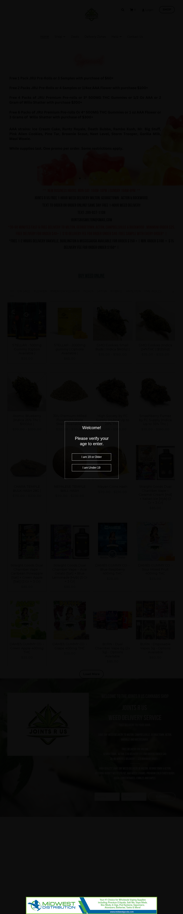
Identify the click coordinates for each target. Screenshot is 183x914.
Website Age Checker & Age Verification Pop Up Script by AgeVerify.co (178, 913)
